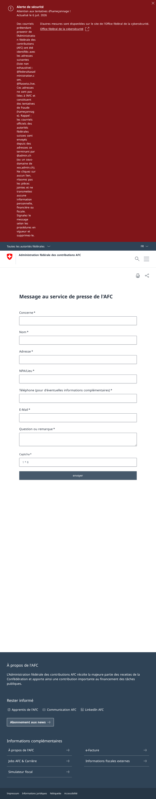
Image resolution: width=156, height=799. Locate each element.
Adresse (25, 351)
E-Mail (23, 409)
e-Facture (92, 750)
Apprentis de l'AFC (25, 710)
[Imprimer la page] (137, 275)
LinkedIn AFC (94, 710)
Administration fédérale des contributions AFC (50, 255)
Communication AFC (61, 710)
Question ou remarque (36, 429)
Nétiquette (55, 793)
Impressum (13, 793)
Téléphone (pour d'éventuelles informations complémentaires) (64, 390)
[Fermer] (153, 3)
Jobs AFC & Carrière (22, 761)
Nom (22, 332)
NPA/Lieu (25, 371)
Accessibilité (70, 793)
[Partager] (146, 275)
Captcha (24, 454)
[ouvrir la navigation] (146, 259)
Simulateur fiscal (20, 772)
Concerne (26, 313)
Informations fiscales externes (108, 761)
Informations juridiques (34, 793)
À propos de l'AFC (21, 750)
